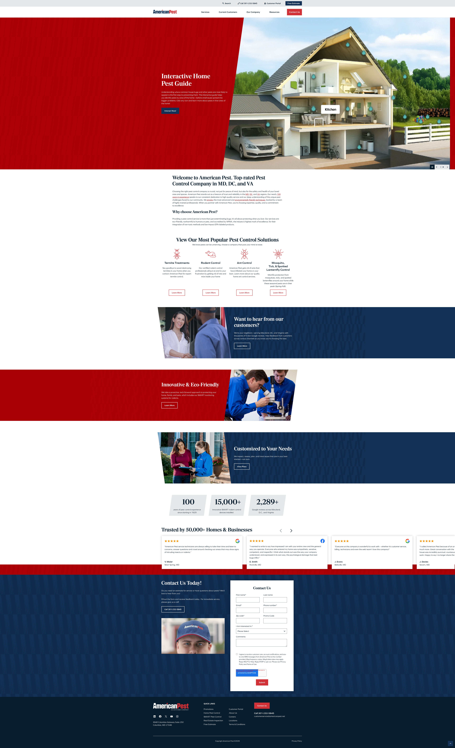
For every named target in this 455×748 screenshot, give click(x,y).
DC (251, 194)
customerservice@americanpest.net (269, 716)
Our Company (253, 12)
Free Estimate (294, 3)
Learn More (177, 293)
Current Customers (228, 12)
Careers (232, 717)
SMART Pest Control (212, 717)
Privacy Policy (297, 741)
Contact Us (294, 12)
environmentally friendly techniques (250, 200)
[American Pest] (165, 12)
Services (205, 12)
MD (247, 194)
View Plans (241, 467)
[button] (432, 167)
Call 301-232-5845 (248, 3)
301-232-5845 (266, 713)
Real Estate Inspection (213, 720)
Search (228, 3)
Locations (233, 720)
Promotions (208, 709)
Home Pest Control (212, 713)
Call (256, 713)
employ (210, 200)
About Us (233, 713)
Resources (274, 12)
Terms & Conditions (237, 724)
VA (258, 194)
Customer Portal (274, 3)
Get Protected (170, 113)
